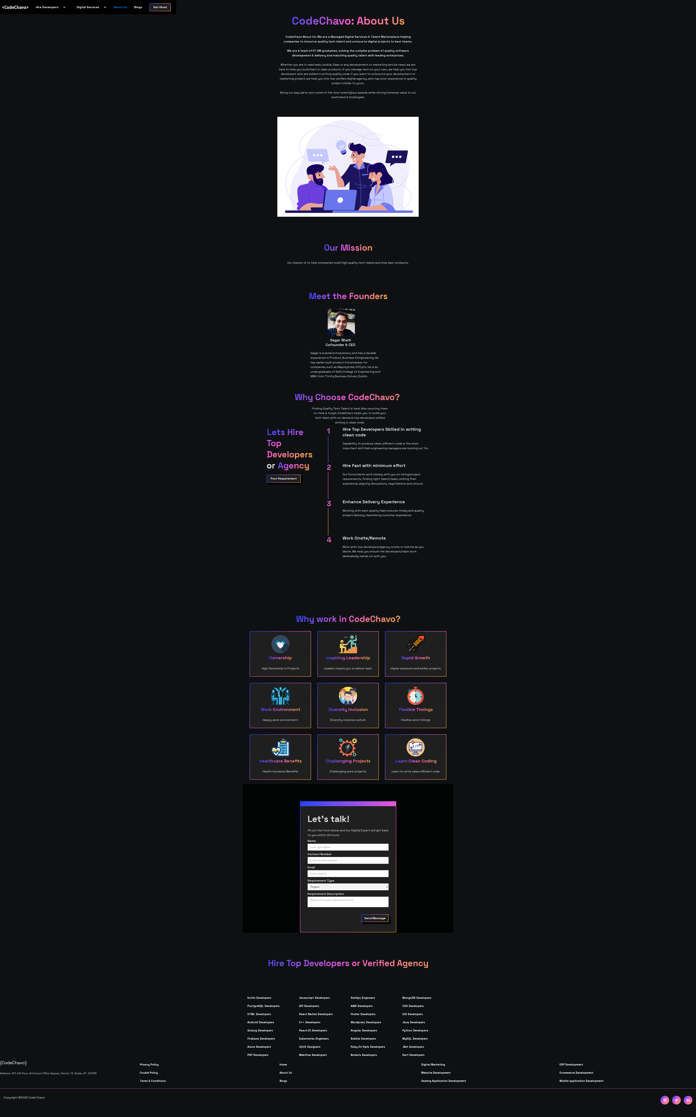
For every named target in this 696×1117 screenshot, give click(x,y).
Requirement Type (321, 881)
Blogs (138, 7)
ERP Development (571, 1064)
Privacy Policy (149, 1064)
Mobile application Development (582, 1081)
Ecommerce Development (576, 1072)
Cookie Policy (149, 1072)
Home (283, 1064)
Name (312, 841)
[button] (49, 7)
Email (311, 867)
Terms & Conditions (153, 1081)
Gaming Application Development (443, 1081)
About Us (120, 7)
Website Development (436, 1072)
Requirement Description (326, 894)
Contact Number (320, 854)
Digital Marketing (433, 1064)
